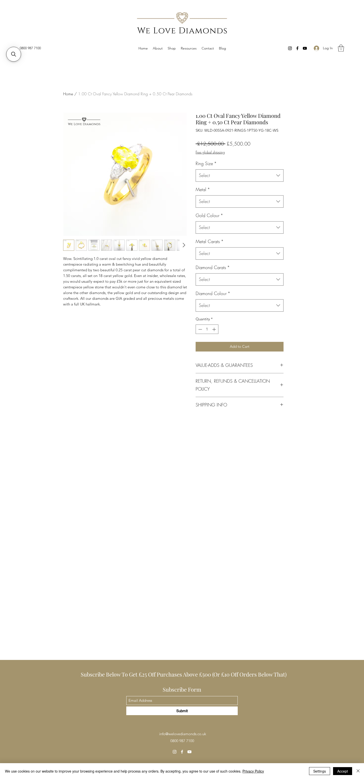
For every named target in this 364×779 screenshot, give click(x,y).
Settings (319, 771)
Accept (342, 771)
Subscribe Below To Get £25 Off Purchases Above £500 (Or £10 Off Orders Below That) (184, 674)
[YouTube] (304, 48)
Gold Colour (209, 215)
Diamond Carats (213, 267)
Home (68, 94)
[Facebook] (297, 48)
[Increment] (214, 329)
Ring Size (206, 163)
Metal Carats (210, 241)
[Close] (358, 771)
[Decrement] (199, 329)
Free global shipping (210, 152)
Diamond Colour (213, 293)
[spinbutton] (207, 329)
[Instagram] (289, 48)
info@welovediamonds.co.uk (182, 733)
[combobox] (240, 175)
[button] (188, 48)
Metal (203, 189)
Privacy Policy (253, 771)
